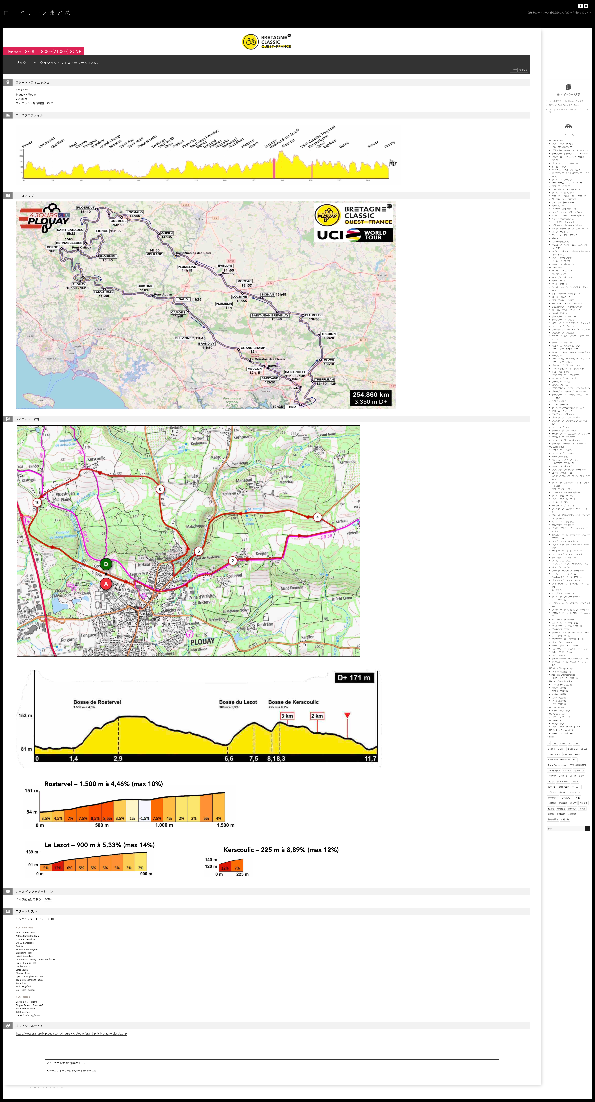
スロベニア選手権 (560, 691)
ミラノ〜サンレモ (560, 231)
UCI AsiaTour (555, 720)
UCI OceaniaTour (557, 707)
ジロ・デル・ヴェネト (562, 277)
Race (551, 736)
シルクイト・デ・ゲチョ (563, 505)
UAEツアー (557, 247)
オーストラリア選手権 (562, 684)
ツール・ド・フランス (562, 179)
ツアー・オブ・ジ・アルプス (565, 378)
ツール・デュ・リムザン (563, 495)
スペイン (552, 787)
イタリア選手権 (559, 704)
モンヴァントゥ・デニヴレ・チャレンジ (570, 648)
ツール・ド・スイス (561, 261)
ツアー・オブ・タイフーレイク (566, 726)
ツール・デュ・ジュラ (562, 560)
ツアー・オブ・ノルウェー (564, 362)
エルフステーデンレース (563, 462)
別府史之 (561, 808)
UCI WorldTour (556, 140)
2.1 (570, 743)
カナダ (551, 781)
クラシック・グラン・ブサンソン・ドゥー (571, 563)
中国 (578, 797)
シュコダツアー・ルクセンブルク (567, 306)
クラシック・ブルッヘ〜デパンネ (567, 225)
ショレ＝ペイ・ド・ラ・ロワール (567, 577)
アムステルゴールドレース (564, 202)
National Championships (560, 681)
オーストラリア (577, 776)
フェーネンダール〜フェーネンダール (569, 554)
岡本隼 (551, 814)
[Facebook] (580, 6)
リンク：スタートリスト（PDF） (36, 919)
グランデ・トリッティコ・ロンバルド (569, 443)
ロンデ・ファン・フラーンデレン (567, 212)
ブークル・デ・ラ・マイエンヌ (566, 365)
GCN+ (48, 899)
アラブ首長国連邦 (578, 765)
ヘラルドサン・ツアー (562, 710)
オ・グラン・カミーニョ (563, 593)
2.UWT (561, 749)
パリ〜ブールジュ (560, 456)
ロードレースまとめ (38, 12)
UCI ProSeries (555, 267)
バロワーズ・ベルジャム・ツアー (567, 345)
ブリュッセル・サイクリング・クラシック (571, 358)
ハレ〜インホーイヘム (562, 651)
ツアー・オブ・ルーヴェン (564, 498)
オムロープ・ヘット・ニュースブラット (570, 244)
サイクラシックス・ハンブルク (566, 169)
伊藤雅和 (563, 803)
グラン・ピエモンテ (561, 283)
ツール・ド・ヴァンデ (562, 466)
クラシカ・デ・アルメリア (564, 430)
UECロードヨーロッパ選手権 (565, 677)
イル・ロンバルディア (562, 147)
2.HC (576, 743)
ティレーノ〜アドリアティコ (565, 234)
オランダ (563, 776)
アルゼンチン (554, 770)
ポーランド (553, 797)
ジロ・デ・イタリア (561, 186)
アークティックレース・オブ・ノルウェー (571, 329)
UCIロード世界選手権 (561, 671)
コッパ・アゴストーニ (562, 472)
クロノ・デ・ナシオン (562, 449)
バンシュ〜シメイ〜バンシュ (565, 459)
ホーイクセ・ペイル (561, 635)
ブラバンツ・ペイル (561, 381)
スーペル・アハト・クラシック (566, 309)
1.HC (555, 743)
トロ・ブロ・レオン (561, 371)
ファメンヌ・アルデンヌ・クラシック (569, 469)
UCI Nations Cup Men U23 (561, 730)
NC (574, 759)
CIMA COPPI (554, 754)
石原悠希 (572, 814)
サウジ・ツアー (559, 723)
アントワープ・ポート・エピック (567, 550)
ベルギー (563, 792)
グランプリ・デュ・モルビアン (566, 375)
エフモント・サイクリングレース (567, 492)
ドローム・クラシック (562, 410)
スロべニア (564, 787)
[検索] (587, 828)
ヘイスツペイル (559, 655)
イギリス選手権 (559, 694)
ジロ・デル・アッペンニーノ (565, 642)
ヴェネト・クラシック (562, 270)
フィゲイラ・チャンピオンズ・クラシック (571, 609)
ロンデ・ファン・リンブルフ (565, 541)
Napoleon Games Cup (559, 759)
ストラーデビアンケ (561, 241)
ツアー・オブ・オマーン (563, 427)
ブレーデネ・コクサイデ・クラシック (569, 391)
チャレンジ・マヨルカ (562, 629)
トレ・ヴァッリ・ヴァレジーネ (566, 293)
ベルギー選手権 (559, 687)
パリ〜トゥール (559, 280)
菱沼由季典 (553, 819)
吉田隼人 (572, 808)
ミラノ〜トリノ (559, 401)
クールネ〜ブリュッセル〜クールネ (568, 407)
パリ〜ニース (558, 238)
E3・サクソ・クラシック (563, 221)
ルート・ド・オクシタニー (564, 521)
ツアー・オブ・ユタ (561, 717)
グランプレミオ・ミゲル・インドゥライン (571, 388)
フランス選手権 (559, 700)
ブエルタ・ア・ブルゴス (563, 332)
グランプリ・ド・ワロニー (564, 316)
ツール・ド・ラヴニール (563, 733)
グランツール (563, 781)
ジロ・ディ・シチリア (562, 567)
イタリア (552, 776)
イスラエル (579, 770)
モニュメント (567, 797)
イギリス (567, 770)
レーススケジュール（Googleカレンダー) (567, 101)
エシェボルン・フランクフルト (566, 189)
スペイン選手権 (559, 697)
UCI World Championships (561, 668)
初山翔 (551, 808)
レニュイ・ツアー (560, 166)
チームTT (576, 787)
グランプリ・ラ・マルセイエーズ (567, 625)
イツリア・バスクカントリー (565, 208)
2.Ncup (551, 749)
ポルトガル (575, 792)
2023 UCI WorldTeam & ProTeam (564, 105)
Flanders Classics (571, 754)
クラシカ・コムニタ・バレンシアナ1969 (570, 632)
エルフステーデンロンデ (563, 524)
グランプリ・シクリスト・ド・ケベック (570, 153)
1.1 (549, 743)
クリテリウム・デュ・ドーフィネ (567, 182)
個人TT (573, 803)
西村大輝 (565, 819)
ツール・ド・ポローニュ (563, 264)
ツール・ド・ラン (560, 502)
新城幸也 (561, 814)
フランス (523, 70)
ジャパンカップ (559, 274)
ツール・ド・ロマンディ (563, 192)
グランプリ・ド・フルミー (564, 319)
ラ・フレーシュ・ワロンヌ (564, 199)
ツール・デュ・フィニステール (566, 645)
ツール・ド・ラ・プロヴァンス (566, 440)
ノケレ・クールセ (560, 404)
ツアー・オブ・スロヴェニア (565, 348)
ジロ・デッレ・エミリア (563, 300)
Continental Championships (562, 674)
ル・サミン (557, 590)
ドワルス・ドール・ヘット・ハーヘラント (571, 352)
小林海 (582, 808)
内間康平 (584, 803)
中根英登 (552, 803)
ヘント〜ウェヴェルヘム (563, 218)
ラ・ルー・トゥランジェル (564, 573)
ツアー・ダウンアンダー (563, 257)
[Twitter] (586, 6)
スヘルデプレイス (560, 384)
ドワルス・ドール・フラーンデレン (568, 215)
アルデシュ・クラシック (563, 414)
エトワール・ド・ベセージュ (565, 622)
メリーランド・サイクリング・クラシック (571, 322)
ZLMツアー (557, 355)
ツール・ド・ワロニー (562, 342)
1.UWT (514, 70)
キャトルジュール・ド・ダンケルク (568, 368)
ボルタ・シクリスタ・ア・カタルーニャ (570, 228)
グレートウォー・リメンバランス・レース (571, 658)
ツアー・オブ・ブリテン (563, 326)
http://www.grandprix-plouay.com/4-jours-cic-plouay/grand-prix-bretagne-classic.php (71, 1033)
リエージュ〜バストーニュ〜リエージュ (570, 195)
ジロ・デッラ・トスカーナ (564, 489)
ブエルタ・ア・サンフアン (564, 436)
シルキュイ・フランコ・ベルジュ (567, 303)
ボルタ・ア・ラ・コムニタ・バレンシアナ (571, 433)
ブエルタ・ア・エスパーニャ (565, 163)
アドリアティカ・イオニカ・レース (568, 638)
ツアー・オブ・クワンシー (564, 143)
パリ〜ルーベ (558, 205)
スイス (575, 781)
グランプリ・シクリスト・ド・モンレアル (571, 150)
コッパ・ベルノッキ (561, 296)
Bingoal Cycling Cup (577, 749)
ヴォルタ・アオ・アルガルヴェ (566, 417)
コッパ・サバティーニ (562, 313)
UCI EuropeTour (556, 446)
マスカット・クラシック (563, 619)
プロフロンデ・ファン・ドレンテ (567, 580)
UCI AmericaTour (557, 713)
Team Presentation (557, 765)
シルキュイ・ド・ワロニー (564, 557)
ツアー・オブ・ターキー (563, 453)
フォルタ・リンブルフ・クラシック (568, 570)
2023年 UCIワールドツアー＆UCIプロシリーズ (568, 111)
